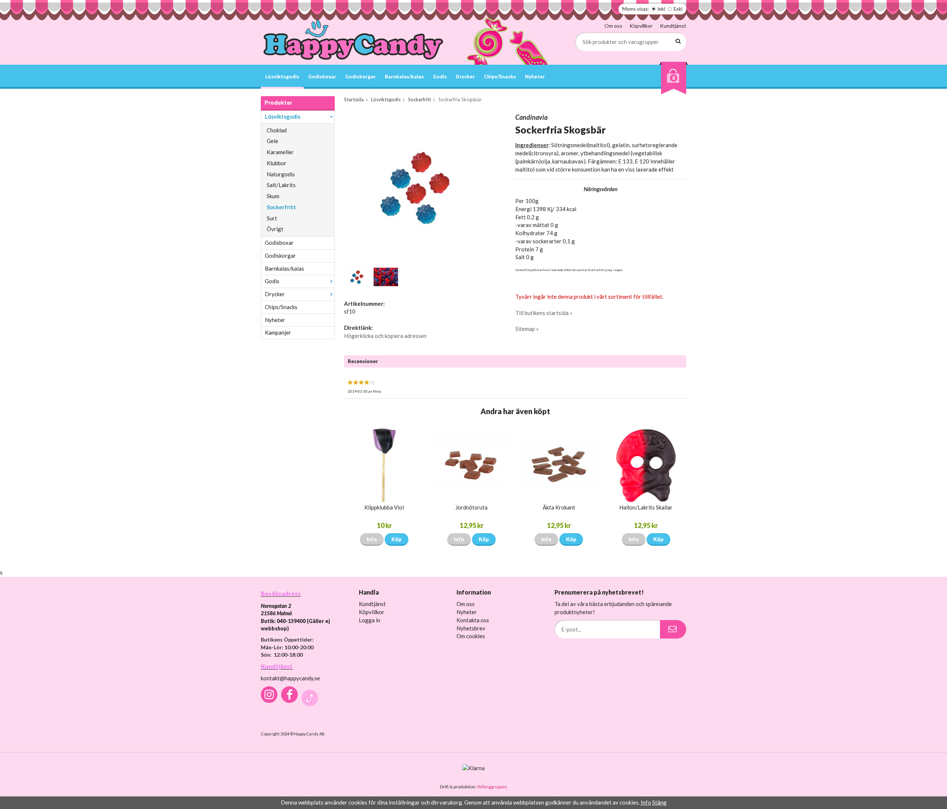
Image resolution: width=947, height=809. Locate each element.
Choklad (277, 130)
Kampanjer (278, 332)
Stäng (659, 802)
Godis (440, 76)
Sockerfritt (281, 207)
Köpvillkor (641, 26)
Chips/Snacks (500, 76)
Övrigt (275, 229)
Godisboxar (322, 76)
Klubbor (276, 163)
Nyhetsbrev (470, 628)
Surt (272, 218)
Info (372, 539)
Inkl (661, 9)
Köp (396, 539)
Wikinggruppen (492, 786)
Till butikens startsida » (543, 312)
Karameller (280, 152)
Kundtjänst (673, 26)
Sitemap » (527, 328)
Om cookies (470, 636)
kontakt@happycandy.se (290, 678)
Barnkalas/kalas (404, 76)
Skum (273, 196)
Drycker (465, 76)
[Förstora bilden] (421, 186)
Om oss (613, 26)
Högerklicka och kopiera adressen (385, 335)
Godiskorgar (360, 76)
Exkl (678, 9)
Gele (272, 141)
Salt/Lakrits (281, 185)
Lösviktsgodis (282, 76)
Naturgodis (281, 174)
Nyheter (535, 76)
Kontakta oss (472, 620)
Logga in (369, 620)
